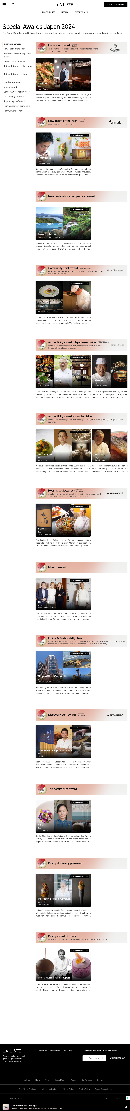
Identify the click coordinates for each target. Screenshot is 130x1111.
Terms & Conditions (103, 1089)
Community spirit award (15, 61)
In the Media (60, 1080)
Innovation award (12, 44)
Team (47, 1080)
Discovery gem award (14, 96)
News (37, 1080)
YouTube (68, 1050)
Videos (73, 1080)
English (106, 1098)
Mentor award (10, 87)
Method (27, 1080)
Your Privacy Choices (27, 1089)
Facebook (42, 1050)
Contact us (102, 1080)
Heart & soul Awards (13, 82)
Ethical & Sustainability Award (17, 91)
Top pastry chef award (14, 101)
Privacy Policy (68, 1089)
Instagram (55, 1050)
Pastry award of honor (14, 110)
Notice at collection (49, 1089)
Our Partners (87, 1080)
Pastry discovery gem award (17, 106)
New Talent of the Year (14, 48)
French (117, 1098)
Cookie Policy (84, 1089)
